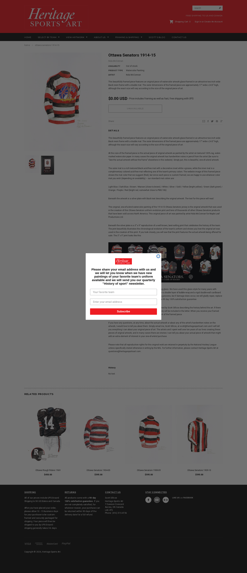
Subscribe (123, 311)
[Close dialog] (158, 256)
